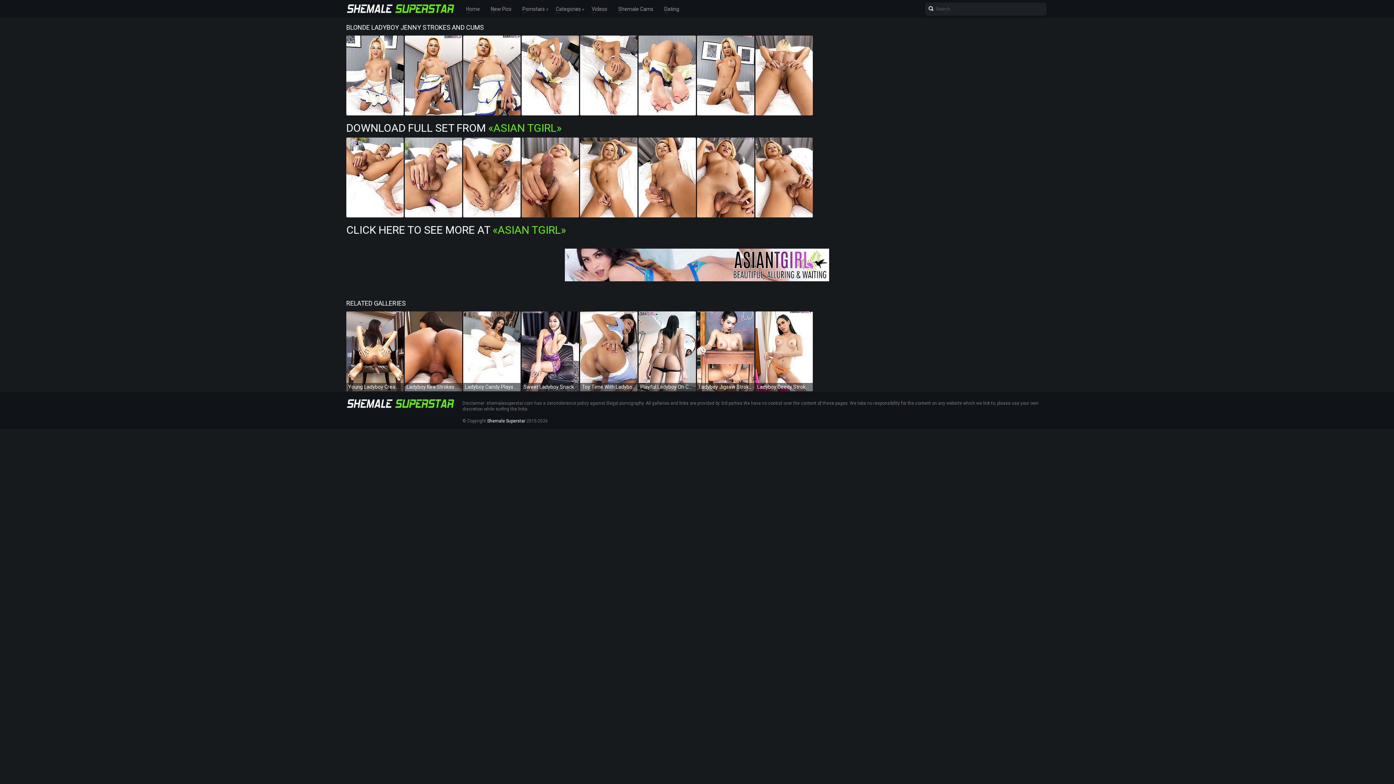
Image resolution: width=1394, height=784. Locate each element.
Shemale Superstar (506, 421)
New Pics (501, 9)
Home (473, 9)
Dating (671, 9)
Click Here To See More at (456, 230)
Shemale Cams (635, 9)
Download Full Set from (454, 128)
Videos (599, 9)
